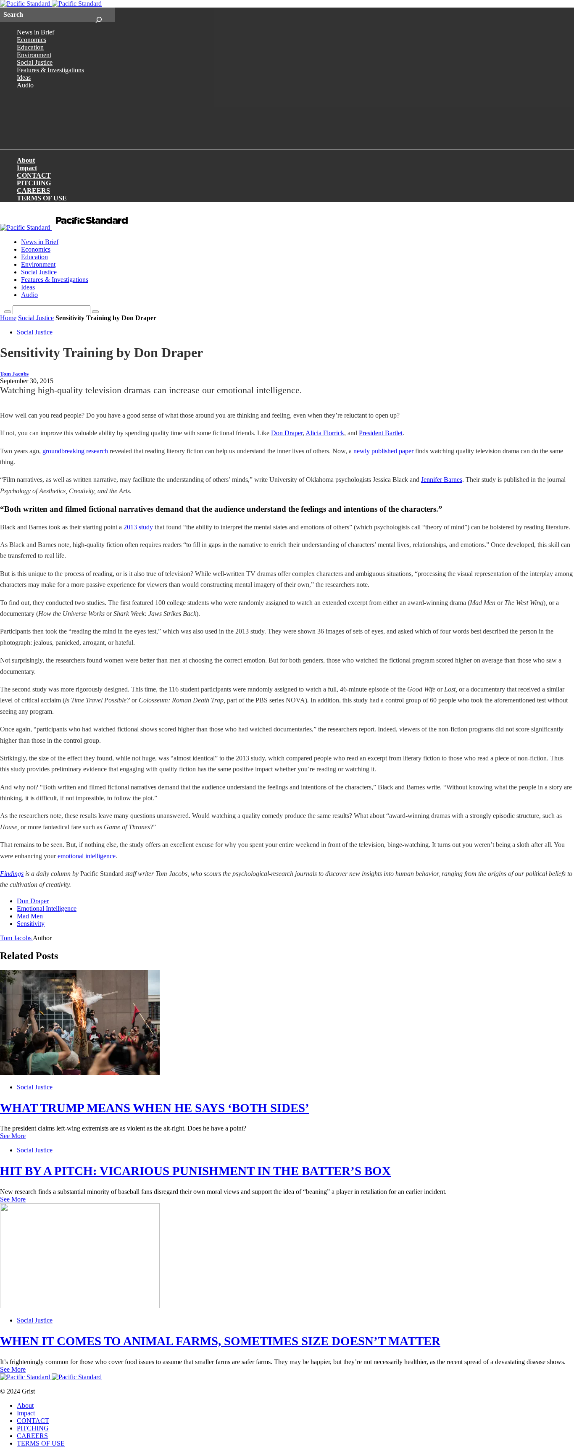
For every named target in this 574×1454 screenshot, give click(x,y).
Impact (27, 167)
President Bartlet (381, 432)
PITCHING (34, 183)
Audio (25, 85)
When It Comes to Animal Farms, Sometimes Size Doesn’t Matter (220, 1341)
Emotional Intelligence (46, 908)
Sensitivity (31, 923)
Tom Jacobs (14, 374)
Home (8, 317)
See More (13, 1135)
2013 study (138, 527)
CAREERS (33, 190)
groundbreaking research (75, 451)
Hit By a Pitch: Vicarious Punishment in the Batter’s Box (195, 1171)
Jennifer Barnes (441, 479)
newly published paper (383, 451)
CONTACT (34, 175)
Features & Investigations (50, 70)
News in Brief (35, 32)
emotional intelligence (87, 856)
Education (30, 47)
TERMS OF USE (42, 198)
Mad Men (30, 916)
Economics (31, 39)
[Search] (98, 14)
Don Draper (287, 432)
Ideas (24, 77)
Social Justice (35, 62)
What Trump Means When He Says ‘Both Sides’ (154, 1108)
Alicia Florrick (324, 432)
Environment (34, 54)
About (26, 160)
